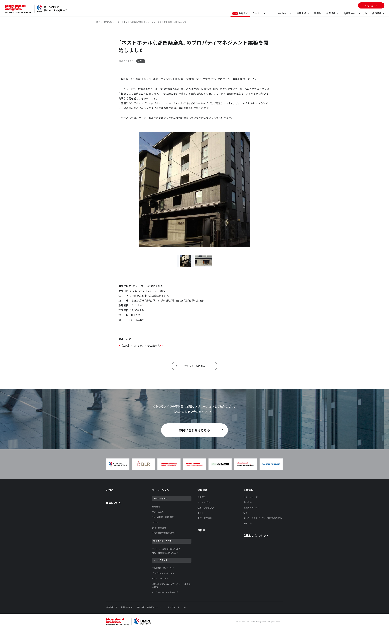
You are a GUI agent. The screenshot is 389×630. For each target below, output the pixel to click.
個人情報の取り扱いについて (150, 607)
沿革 (245, 512)
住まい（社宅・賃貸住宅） (163, 517)
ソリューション (280, 13)
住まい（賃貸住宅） (206, 507)
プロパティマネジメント (163, 573)
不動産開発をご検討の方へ (164, 532)
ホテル (155, 522)
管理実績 (301, 13)
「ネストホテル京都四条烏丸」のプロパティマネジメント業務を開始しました (151, 21)
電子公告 (247, 523)
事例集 (317, 13)
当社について (260, 13)
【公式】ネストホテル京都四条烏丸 (140, 345)
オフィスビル (158, 511)
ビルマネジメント (160, 578)
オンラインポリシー (176, 607)
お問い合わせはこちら (194, 430)
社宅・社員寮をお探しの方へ (165, 552)
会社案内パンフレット (355, 13)
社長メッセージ (250, 496)
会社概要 (247, 502)
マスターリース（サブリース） (165, 592)
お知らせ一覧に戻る (194, 366)
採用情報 (377, 13)
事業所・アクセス (251, 507)
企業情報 (331, 13)
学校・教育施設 (159, 527)
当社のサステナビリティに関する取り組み (262, 518)
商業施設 (156, 506)
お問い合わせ (371, 5)
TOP (98, 21)
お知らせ (240, 13)
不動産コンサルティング (163, 568)
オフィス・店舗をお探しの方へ (166, 548)
